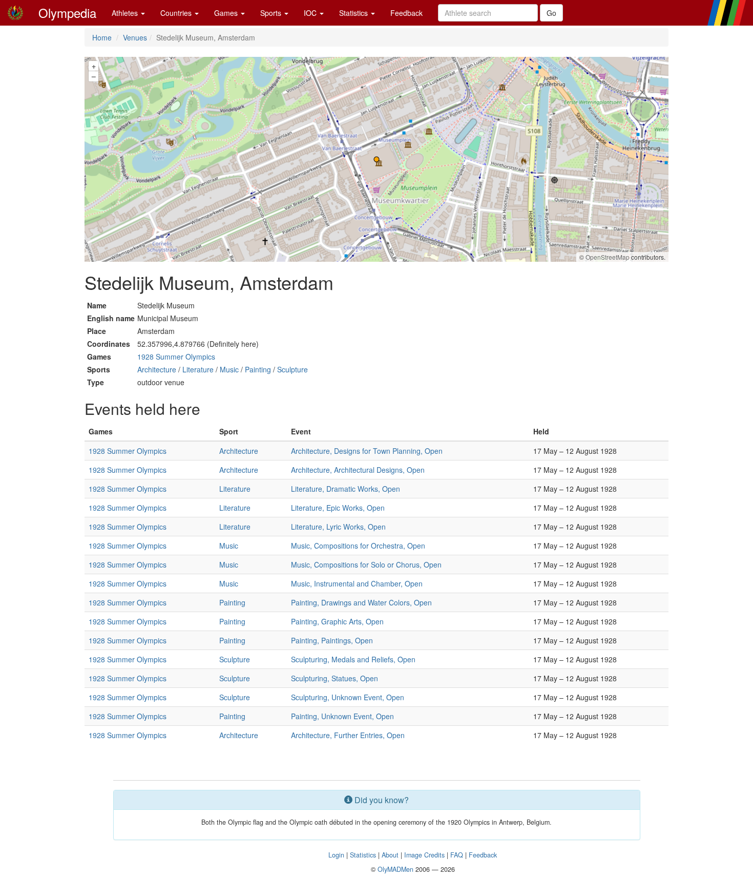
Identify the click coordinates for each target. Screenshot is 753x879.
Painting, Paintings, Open (332, 640)
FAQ (456, 855)
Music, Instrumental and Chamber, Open (357, 583)
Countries (177, 13)
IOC (311, 13)
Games (227, 13)
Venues (135, 37)
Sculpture (292, 369)
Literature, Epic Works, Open (338, 508)
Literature (198, 369)
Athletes (126, 13)
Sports (271, 13)
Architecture (156, 369)
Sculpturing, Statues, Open (334, 678)
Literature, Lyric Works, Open (338, 526)
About (390, 855)
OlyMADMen (395, 869)
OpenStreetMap (607, 257)
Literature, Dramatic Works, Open (345, 489)
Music (229, 369)
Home (102, 37)
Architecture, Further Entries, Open (348, 735)
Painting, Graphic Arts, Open (337, 621)
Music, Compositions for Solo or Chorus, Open (366, 564)
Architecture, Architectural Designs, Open (358, 470)
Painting (258, 369)
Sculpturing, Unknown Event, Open (347, 697)
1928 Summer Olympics (176, 356)
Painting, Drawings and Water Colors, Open (361, 602)
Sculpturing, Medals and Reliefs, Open (353, 659)
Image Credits (424, 855)
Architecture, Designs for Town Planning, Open (367, 451)
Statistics (354, 13)
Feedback (406, 13)
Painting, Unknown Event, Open (342, 716)
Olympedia (67, 13)
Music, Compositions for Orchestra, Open (358, 545)
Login (336, 855)
